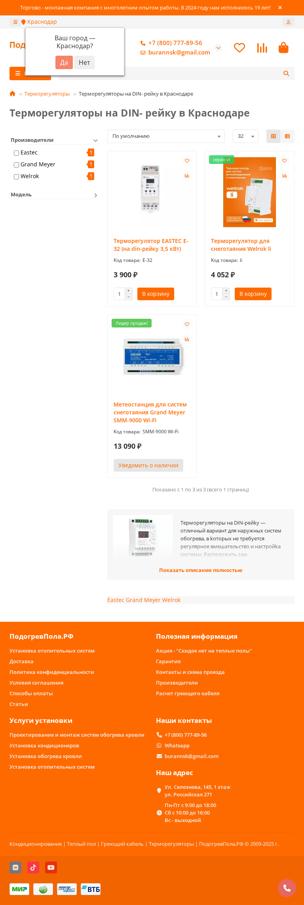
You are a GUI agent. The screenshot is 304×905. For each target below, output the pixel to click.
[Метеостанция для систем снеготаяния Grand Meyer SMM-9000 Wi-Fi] (152, 356)
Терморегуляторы (47, 93)
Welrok (30, 176)
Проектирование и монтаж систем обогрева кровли (77, 734)
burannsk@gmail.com (179, 52)
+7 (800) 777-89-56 (175, 43)
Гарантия (168, 661)
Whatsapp (177, 745)
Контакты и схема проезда (190, 671)
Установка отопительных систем (52, 650)
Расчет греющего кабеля (187, 693)
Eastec (29, 152)
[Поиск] (286, 73)
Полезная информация (197, 636)
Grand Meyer (38, 164)
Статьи (19, 703)
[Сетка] (273, 136)
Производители (177, 682)
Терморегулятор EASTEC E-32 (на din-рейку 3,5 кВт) (151, 244)
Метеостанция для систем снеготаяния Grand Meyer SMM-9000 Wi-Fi (150, 412)
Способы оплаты (31, 693)
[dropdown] (15, 22)
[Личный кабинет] (288, 22)
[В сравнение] (186, 175)
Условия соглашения (36, 682)
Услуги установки (41, 720)
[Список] (287, 136)
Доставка (22, 661)
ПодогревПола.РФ (42, 636)
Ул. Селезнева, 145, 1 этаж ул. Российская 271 (197, 790)
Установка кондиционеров (44, 745)
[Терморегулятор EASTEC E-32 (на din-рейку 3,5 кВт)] (152, 192)
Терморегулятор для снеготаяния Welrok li (241, 244)
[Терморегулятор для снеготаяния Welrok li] (249, 192)
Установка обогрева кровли (46, 756)
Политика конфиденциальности (52, 671)
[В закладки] (186, 160)
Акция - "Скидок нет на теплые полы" (204, 650)
